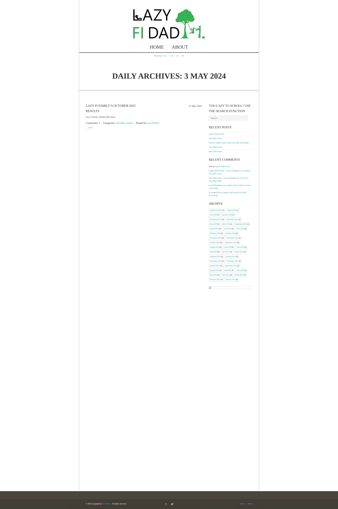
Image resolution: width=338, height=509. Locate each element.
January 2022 (231, 256)
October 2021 (215, 266)
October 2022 (215, 243)
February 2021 (215, 280)
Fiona (211, 193)
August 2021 (214, 270)
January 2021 (231, 280)
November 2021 (232, 261)
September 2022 (231, 243)
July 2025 (213, 215)
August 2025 (231, 210)
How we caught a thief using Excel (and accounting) (228, 143)
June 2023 (240, 229)
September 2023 (241, 224)
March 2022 (239, 252)
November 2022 (232, 238)
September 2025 (216, 210)
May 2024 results (215, 151)
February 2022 (215, 256)
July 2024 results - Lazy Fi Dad (221, 178)
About (180, 47)
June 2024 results (215, 147)
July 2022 (227, 247)
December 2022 (216, 238)
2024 (171, 56)
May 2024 (213, 224)
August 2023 (214, 229)
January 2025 (227, 215)
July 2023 (227, 229)
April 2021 (226, 275)
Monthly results (124, 122)
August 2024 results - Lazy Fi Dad (222, 171)
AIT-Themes (106, 504)
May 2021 (213, 275)
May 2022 (213, 252)
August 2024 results (216, 134)
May (177, 56)
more (90, 127)
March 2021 (239, 275)
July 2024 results (215, 138)
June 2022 (240, 247)
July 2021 (227, 270)
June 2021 (240, 270)
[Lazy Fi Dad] (169, 35)
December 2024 (216, 219)
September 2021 (231, 266)
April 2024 (226, 224)
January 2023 (231, 233)
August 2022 (214, 247)
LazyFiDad (153, 122)
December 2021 (216, 261)
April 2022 (226, 252)
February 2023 (215, 233)
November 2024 (232, 219)
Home (157, 47)
